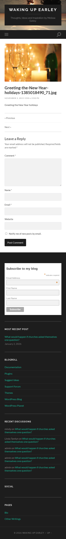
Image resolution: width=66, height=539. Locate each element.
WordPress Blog (13, 399)
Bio (6, 512)
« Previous (10, 118)
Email (8, 204)
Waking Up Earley (33, 9)
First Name (11, 288)
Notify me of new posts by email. (25, 233)
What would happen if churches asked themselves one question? (31, 338)
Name (8, 190)
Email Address (32, 278)
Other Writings (13, 518)
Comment (10, 155)
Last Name (11, 298)
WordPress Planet (14, 405)
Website (9, 219)
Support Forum (13, 386)
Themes (9, 392)
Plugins (8, 373)
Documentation (13, 367)
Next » (8, 127)
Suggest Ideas (12, 380)
